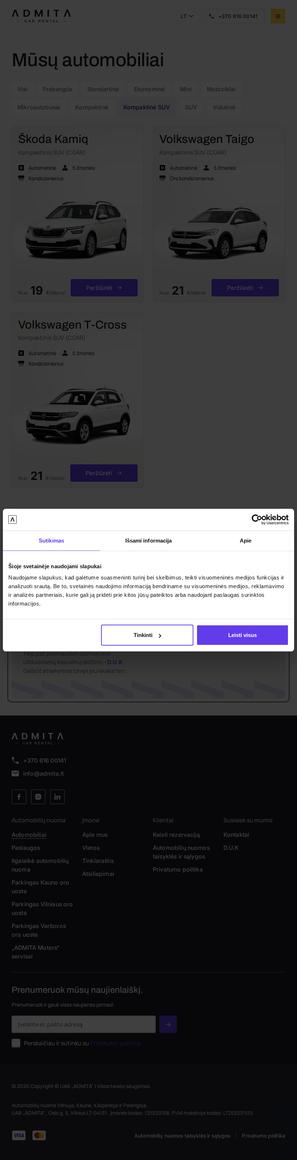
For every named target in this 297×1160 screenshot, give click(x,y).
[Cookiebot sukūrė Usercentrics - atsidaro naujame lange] (257, 519)
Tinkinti (143, 635)
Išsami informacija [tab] (148, 540)
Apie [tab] (245, 540)
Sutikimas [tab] (51, 540)
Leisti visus (242, 635)
